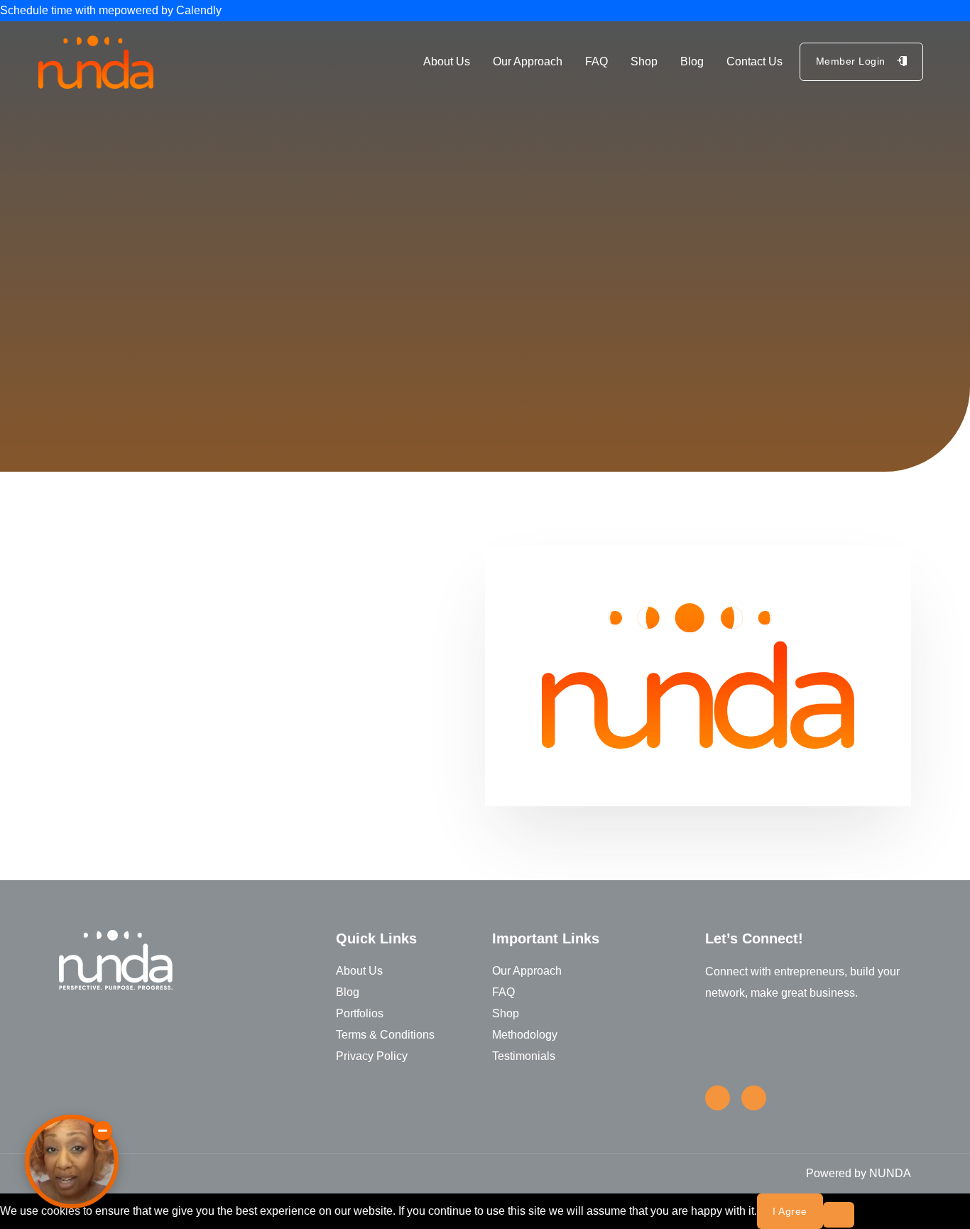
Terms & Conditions (385, 1035)
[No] (838, 1215)
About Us (446, 61)
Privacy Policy (372, 1056)
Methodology (524, 1035)
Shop (644, 61)
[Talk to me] (72, 1161)
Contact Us (754, 61)
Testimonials (523, 1056)
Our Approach (527, 61)
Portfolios (359, 1013)
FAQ (596, 61)
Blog (692, 61)
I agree (790, 1211)
